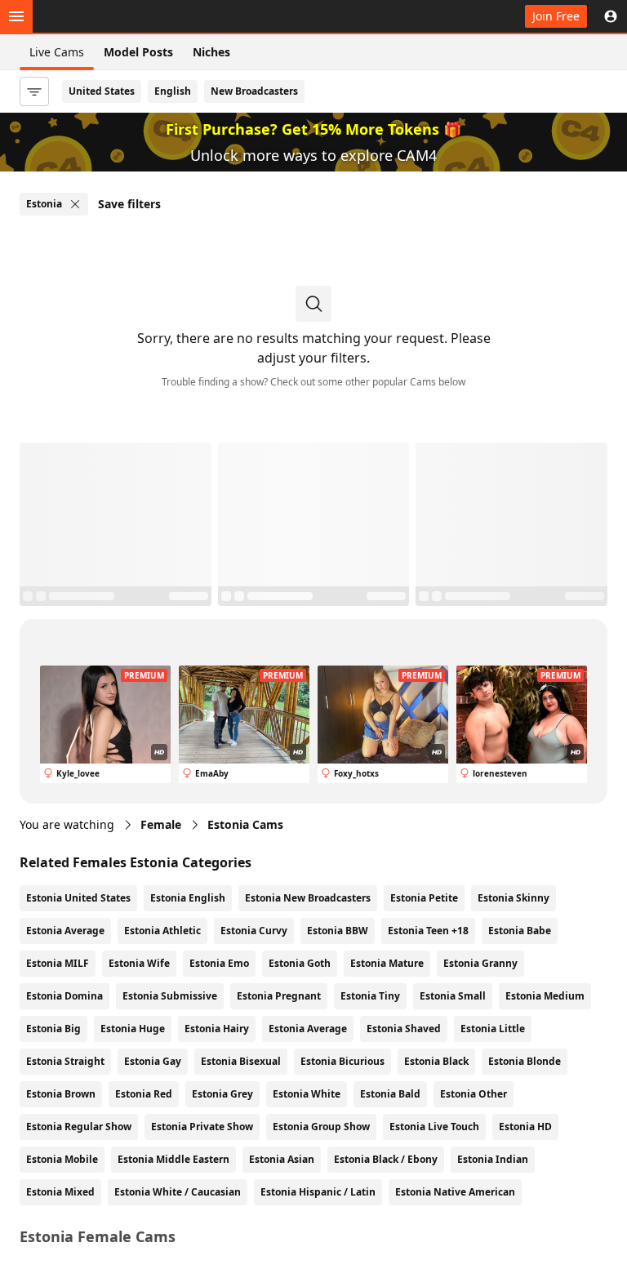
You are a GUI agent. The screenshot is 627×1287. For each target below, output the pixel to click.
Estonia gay (152, 1061)
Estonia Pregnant (279, 996)
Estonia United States (78, 898)
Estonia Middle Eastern (173, 1159)
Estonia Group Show (321, 1126)
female (160, 824)
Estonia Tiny (370, 996)
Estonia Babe (519, 930)
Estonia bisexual (241, 1061)
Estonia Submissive (169, 996)
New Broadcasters (254, 91)
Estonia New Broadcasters (308, 898)
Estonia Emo (219, 963)
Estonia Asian (281, 1159)
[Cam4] (91, 16)
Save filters (129, 204)
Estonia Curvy (253, 930)
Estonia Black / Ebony (386, 1159)
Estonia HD (525, 1126)
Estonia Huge (132, 1028)
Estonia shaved (404, 1028)
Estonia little (492, 1028)
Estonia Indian (492, 1159)
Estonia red (143, 1094)
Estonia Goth (300, 963)
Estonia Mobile (62, 1159)
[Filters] (34, 91)
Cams (245, 824)
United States (102, 91)
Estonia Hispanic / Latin (318, 1192)
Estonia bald (390, 1094)
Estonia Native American (455, 1192)
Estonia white (306, 1094)
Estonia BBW (337, 930)
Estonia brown (61, 1094)
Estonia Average (65, 930)
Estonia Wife (139, 963)
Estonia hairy (217, 1028)
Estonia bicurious (342, 1061)
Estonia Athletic (162, 930)
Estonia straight (65, 1061)
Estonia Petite (424, 898)
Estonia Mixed (60, 1192)
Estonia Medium (545, 996)
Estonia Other (473, 1094)
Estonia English (187, 898)
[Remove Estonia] (75, 204)
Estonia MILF (57, 963)
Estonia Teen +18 (428, 930)
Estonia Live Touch (434, 1126)
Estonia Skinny (513, 898)
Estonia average (308, 1028)
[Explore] (16, 16)
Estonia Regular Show (78, 1126)
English (172, 91)
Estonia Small (453, 996)
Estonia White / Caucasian (177, 1192)
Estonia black (436, 1061)
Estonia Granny (480, 963)
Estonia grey (222, 1094)
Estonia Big (53, 1028)
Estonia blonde (524, 1061)
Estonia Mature (387, 963)
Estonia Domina (64, 996)
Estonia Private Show (202, 1126)
